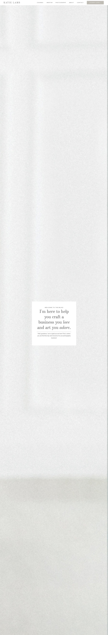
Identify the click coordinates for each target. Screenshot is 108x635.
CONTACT (80, 2)
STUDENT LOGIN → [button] (95, 2)
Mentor (50, 2)
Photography (61, 2)
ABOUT (71, 2)
